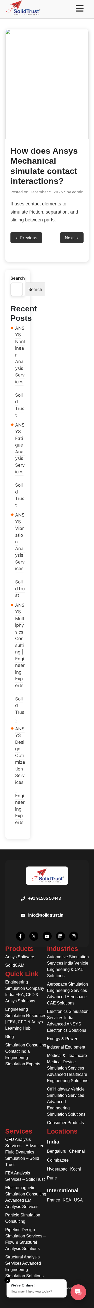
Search (17, 278)
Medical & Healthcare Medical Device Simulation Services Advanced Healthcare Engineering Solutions (67, 1068)
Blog (9, 1036)
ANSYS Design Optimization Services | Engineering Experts (20, 775)
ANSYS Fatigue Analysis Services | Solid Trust (20, 465)
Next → (72, 238)
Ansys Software (19, 957)
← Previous (26, 238)
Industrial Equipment (66, 1047)
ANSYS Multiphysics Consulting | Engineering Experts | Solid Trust (20, 662)
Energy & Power (62, 1038)
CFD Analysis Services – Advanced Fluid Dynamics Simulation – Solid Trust (24, 1152)
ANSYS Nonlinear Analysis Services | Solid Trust (20, 372)
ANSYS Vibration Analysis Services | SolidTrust (20, 555)
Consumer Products (65, 1122)
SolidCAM (14, 965)
